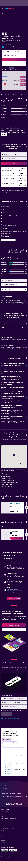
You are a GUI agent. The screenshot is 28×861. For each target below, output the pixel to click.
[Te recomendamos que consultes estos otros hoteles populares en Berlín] (26, 497)
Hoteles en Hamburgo (8, 755)
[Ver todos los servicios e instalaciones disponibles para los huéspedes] (26, 202)
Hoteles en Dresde (7, 765)
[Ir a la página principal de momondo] (9, 8)
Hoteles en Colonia (7, 759)
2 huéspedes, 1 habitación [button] (9, 55)
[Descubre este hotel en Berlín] (26, 100)
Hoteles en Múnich (7, 753)
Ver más (24, 526)
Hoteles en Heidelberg (8, 763)
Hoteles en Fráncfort (7, 757)
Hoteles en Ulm (6, 767)
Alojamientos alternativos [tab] (9, 742)
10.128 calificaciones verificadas (16, 47)
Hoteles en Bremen (7, 771)
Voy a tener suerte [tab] (7, 746)
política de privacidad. (14, 718)
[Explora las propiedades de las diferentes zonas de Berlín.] (26, 522)
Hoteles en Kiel (6, 769)
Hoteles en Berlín (9, 803)
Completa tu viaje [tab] (19, 746)
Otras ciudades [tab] (7, 739)
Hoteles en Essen (7, 773)
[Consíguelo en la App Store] (13, 850)
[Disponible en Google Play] (4, 850)
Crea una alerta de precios (13, 590)
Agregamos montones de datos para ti (12, 793)
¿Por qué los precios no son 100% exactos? (13, 796)
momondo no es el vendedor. (10, 791)
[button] (2, 8)
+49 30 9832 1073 (6, 45)
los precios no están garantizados (12, 786)
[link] (16, 538)
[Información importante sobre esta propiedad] (26, 316)
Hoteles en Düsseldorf (8, 761)
